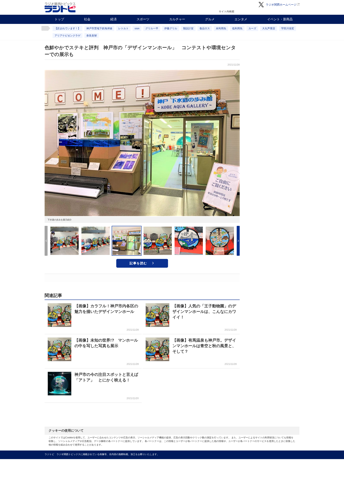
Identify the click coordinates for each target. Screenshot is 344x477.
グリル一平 (151, 28)
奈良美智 (91, 35)
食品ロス (204, 28)
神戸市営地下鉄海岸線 (99, 28)
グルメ (210, 19)
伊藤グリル (170, 28)
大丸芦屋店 (268, 28)
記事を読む (138, 263)
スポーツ (143, 19)
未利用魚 (221, 28)
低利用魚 (237, 28)
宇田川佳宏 (287, 28)
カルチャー (177, 19)
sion (137, 28)
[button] (238, 241)
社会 (87, 19)
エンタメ (241, 19)
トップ (59, 19)
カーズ (252, 28)
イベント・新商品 (280, 19)
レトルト (123, 28)
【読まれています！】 (67, 28)
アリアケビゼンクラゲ (67, 35)
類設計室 (188, 28)
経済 (113, 19)
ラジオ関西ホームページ (281, 4)
